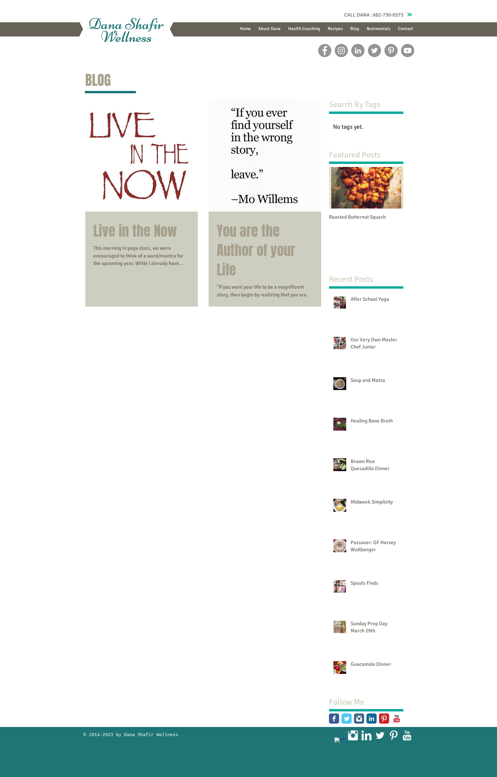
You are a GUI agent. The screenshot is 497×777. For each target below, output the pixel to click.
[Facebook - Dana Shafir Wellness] (324, 50)
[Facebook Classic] (334, 718)
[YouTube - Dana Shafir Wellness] (407, 50)
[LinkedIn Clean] (366, 735)
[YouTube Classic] (397, 718)
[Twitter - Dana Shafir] (374, 50)
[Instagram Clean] (353, 735)
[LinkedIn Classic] (371, 718)
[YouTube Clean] (407, 735)
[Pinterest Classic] (384, 718)
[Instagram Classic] (359, 718)
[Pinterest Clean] (393, 735)
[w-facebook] (339, 742)
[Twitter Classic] (346, 718)
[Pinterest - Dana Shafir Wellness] (391, 50)
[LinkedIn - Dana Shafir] (357, 50)
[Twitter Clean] (380, 735)
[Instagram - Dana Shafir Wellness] (341, 50)
